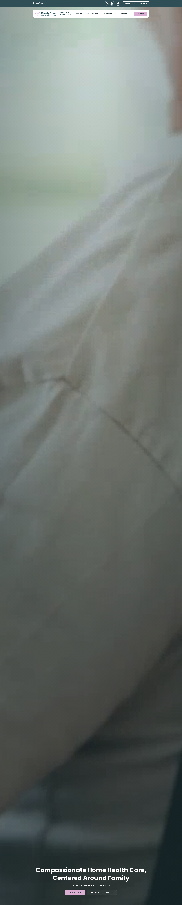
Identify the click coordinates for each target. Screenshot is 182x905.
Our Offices (140, 14)
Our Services (92, 14)
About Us (79, 14)
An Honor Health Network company (65, 13)
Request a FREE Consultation (136, 3)
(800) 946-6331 (41, 3)
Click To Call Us (75, 892)
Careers (123, 14)
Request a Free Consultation (102, 892)
